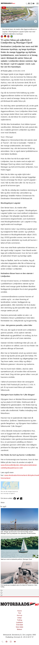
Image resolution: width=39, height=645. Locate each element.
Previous (4, 21)
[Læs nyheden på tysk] (5, 36)
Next (35, 21)
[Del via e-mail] (21, 498)
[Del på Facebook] (15, 498)
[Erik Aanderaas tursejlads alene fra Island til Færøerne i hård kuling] (19, 573)
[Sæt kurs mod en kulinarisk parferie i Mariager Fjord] (19, 547)
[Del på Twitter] (18, 498)
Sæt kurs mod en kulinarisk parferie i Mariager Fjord (16, 559)
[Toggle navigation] (37, 3)
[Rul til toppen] (36, 642)
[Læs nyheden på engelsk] (2, 36)
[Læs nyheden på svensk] (11, 36)
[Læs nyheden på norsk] (8, 36)
